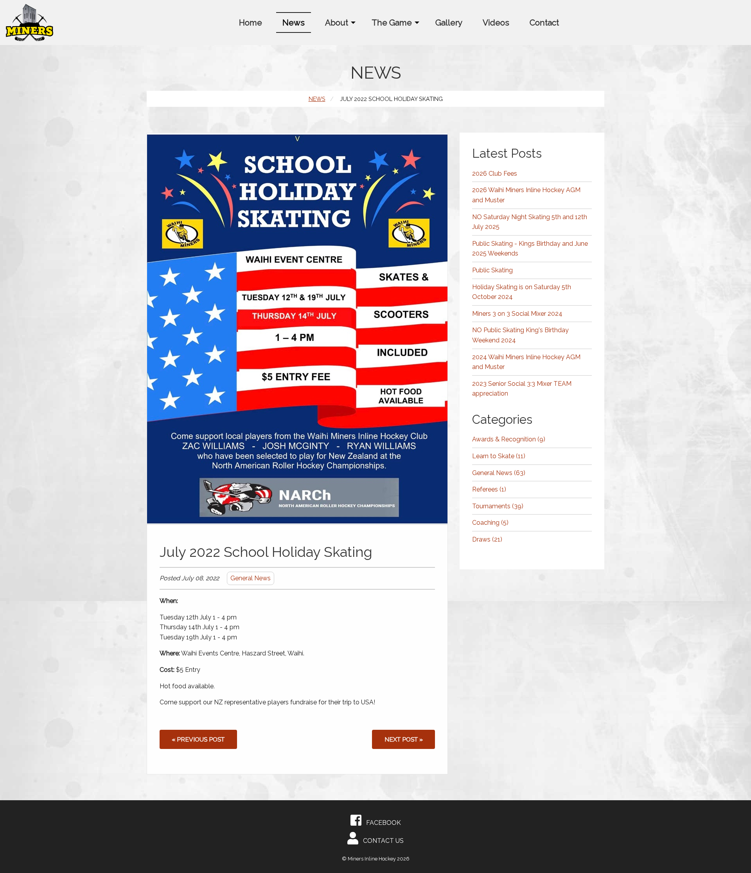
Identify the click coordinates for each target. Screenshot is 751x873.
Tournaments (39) (497, 506)
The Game (392, 22)
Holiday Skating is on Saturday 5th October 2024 (521, 292)
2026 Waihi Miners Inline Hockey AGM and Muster (526, 195)
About (336, 22)
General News (250, 578)
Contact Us (381, 840)
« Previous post (198, 739)
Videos (496, 22)
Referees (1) (489, 489)
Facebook (381, 822)
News (293, 22)
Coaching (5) (490, 522)
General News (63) (498, 473)
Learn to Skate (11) (498, 456)
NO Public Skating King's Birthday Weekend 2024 (520, 335)
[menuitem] (250, 22)
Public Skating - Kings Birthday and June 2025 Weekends (530, 248)
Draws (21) (487, 539)
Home (250, 22)
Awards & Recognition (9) (508, 439)
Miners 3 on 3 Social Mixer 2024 (517, 313)
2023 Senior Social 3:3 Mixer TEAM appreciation (521, 389)
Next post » (403, 739)
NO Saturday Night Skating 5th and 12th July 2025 (529, 222)
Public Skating (492, 270)
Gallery (448, 22)
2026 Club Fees (494, 173)
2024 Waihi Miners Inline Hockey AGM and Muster (526, 362)
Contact (544, 22)
